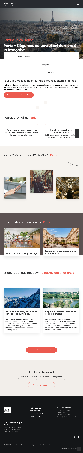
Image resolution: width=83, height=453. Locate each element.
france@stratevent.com (66, 416)
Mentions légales (31, 445)
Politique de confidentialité (51, 445)
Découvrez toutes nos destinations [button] (41, 350)
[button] (78, 4)
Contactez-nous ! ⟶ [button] (41, 385)
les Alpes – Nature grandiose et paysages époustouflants (21, 312)
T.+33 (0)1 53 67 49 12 (65, 414)
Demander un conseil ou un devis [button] (18, 95)
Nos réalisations (36, 411)
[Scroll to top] (79, 449)
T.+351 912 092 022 (11, 431)
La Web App (35, 416)
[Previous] (70, 163)
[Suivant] (76, 137)
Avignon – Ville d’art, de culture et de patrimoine (60, 312)
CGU (39, 445)
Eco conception (36, 413)
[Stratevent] (10, 4)
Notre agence (35, 408)
